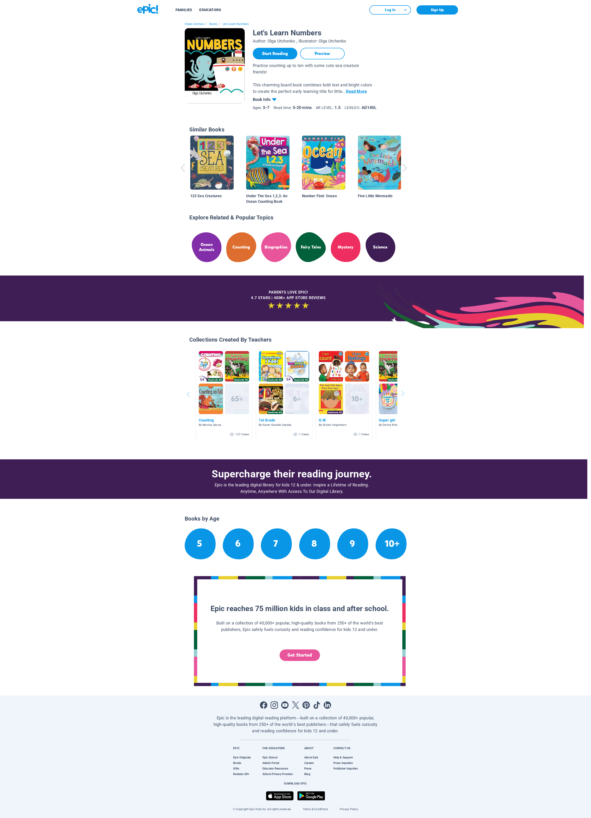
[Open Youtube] (285, 705)
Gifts (236, 768)
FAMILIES (183, 9)
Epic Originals (242, 757)
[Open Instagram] (274, 705)
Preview (322, 53)
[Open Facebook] (263, 705)
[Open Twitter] (295, 705)
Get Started (299, 655)
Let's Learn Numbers (236, 24)
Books (213, 24)
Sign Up (437, 9)
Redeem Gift (241, 774)
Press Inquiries (343, 763)
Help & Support (343, 757)
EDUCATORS (210, 9)
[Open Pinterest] (306, 705)
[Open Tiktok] (316, 705)
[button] (224, 394)
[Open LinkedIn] (327, 705)
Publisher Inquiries (345, 768)
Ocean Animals (194, 24)
